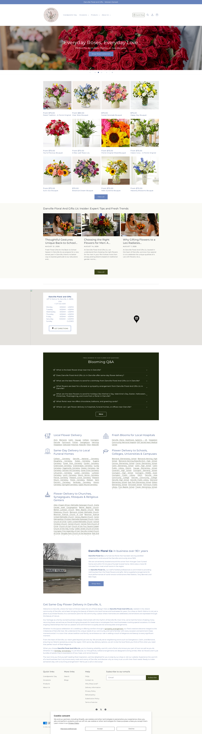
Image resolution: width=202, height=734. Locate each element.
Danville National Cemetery (86, 459)
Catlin (70, 440)
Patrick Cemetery (61, 478)
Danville (57, 442)
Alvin (56, 440)
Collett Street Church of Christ (87, 529)
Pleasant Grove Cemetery (80, 478)
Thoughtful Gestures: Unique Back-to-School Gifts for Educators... (60, 241)
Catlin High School (143, 466)
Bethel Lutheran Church (64, 510)
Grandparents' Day (50, 676)
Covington (95, 440)
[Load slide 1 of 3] (95, 72)
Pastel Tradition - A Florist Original (57, 115)
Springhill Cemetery (70, 485)
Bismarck (63, 440)
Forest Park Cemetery (72, 463)
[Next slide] (106, 72)
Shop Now (96, 584)
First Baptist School (126, 487)
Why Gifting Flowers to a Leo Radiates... (139, 241)
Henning (95, 442)
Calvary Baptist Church (84, 517)
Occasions (47, 680)
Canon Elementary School (146, 463)
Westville (95, 445)
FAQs (87, 676)
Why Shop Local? (91, 684)
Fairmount (66, 442)
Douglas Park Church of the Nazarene (76, 533)
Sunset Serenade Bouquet (111, 115)
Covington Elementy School (145, 470)
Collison (86, 440)
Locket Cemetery (81, 473)
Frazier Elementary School (146, 487)
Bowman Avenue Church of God (68, 514)
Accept (100, 729)
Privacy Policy (73, 723)
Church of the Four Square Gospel (85, 526)
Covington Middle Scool (146, 473)
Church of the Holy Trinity (64, 529)
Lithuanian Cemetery (63, 473)
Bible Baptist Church (84, 510)
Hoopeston (58, 445)
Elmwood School (135, 485)
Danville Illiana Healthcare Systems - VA (129, 440)
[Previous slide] (90, 72)
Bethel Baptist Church (89, 507)
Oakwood (66, 445)
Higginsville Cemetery (71, 468)
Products (46, 684)
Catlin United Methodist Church (79, 522)
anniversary (66, 651)
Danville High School (120, 480)
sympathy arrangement (114, 629)
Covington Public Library (123, 475)
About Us (46, 687)
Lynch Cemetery (69, 475)
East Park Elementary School (139, 482)
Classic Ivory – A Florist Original (143, 153)
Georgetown (85, 442)
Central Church (74, 524)
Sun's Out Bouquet (50, 191)
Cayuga (78, 440)
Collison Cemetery (62, 459)
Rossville (82, 445)
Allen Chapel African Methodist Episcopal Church (73, 505)
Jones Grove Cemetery (90, 470)
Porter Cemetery (77, 480)
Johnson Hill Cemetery (71, 470)
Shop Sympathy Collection (152, 57)
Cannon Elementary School (123, 463)
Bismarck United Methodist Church (84, 512)
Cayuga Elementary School (145, 468)
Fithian (75, 442)
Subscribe (152, 677)
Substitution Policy (92, 699)
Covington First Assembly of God (67, 531)
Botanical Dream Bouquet (82, 191)
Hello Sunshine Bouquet (111, 191)
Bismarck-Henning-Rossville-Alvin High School (138, 461)
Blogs (66, 680)
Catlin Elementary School (122, 466)
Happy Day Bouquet (139, 115)
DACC (140, 475)
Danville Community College (144, 478)
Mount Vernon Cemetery (88, 475)
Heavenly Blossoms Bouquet (142, 191)
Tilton (88, 445)
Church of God (65, 526)
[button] (84, 15)
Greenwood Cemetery (63, 466)
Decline (131, 729)
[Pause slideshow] (112, 72)
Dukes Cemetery (82, 461)
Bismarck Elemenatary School (124, 459)
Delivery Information (93, 687)
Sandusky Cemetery (82, 482)
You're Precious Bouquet (53, 153)
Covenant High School (122, 470)
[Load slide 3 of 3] (101, 72)
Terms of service (91, 702)
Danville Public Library (139, 480)
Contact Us (89, 680)
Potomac (74, 445)
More (101, 414)
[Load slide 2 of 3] (98, 72)
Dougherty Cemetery (63, 461)
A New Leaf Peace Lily (81, 153)
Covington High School (122, 473)
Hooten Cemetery (88, 468)
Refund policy (90, 695)
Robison (90, 480)
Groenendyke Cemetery (82, 466)
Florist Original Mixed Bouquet (113, 153)
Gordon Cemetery (91, 463)
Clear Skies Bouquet (80, 115)
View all (101, 197)
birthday (57, 651)
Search (66, 676)
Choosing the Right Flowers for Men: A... (97, 241)
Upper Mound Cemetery (88, 485)
